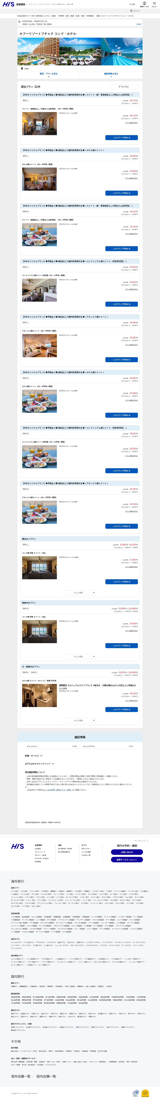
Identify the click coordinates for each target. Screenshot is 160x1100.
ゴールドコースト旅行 (55, 900)
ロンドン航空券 (77, 926)
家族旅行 (69, 1051)
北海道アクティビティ (66, 1027)
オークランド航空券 (42, 932)
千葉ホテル (54, 1014)
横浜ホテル (64, 1014)
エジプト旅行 (15, 906)
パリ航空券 (88, 926)
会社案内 (38, 848)
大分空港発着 (15, 1003)
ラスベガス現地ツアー (119, 962)
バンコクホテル (107, 942)
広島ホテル (24, 1017)
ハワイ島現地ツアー (33, 959)
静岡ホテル (73, 1014)
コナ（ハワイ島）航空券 (19, 923)
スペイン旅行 (95, 897)
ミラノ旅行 (123, 894)
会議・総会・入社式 (80, 1062)
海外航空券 (15, 913)
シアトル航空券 (93, 923)
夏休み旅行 (42, 1051)
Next (140, 51)
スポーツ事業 (15, 1065)
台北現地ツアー (104, 959)
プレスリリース (40, 852)
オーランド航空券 (133, 923)
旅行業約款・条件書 (65, 848)
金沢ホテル (92, 1014)
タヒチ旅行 (114, 900)
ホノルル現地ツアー (17, 959)
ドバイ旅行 (130, 903)
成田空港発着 (26, 997)
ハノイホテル (15, 945)
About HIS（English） (42, 858)
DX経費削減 (113, 1062)
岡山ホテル (14, 1017)
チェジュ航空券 (37, 917)
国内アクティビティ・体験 (21, 1024)
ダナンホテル (26, 945)
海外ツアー (15, 888)
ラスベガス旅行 (30, 903)
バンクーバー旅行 (96, 903)
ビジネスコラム (51, 1065)
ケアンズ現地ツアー (48, 962)
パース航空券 (15, 932)
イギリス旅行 (40, 897)
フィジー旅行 (86, 900)
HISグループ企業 (40, 855)
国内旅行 (17, 976)
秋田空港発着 (83, 997)
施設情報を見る (111, 74)
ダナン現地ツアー (34, 962)
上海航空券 (66, 917)
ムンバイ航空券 (122, 920)
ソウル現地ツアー (117, 959)
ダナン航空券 (51, 920)
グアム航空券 (34, 923)
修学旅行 (122, 1062)
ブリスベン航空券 (136, 929)
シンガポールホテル (93, 942)
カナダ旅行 (84, 903)
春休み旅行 (14, 1051)
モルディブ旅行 (125, 900)
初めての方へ (86, 848)
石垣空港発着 (72, 1003)
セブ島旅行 (144, 891)
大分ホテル (72, 1017)
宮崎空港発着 (37, 1003)
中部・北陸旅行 (70, 986)
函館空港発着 (61, 997)
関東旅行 (51, 986)
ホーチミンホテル (139, 942)
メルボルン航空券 (28, 932)
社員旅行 (42, 1062)
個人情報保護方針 (64, 852)
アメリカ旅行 (136, 900)
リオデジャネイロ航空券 (61, 926)
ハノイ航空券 (40, 920)
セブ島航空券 (15, 920)
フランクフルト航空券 (123, 926)
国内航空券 (15, 993)
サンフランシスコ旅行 (44, 903)
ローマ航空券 (98, 926)
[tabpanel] (38, 51)
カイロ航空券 (66, 932)
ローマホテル (126, 945)
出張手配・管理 (31, 1062)
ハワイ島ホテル (29, 942)
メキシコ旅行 (120, 903)
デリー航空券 (110, 920)
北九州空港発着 (129, 1000)
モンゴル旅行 (92, 894)
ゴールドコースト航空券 (120, 929)
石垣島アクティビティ (33, 1027)
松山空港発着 (92, 1000)
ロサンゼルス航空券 (47, 923)
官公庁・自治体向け (29, 1065)
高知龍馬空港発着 (105, 1000)
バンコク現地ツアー (76, 959)
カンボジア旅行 (46, 894)
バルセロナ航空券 (36, 929)
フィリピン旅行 (133, 891)
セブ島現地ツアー (91, 959)
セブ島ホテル (37, 945)
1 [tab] (77, 63)
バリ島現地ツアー (61, 959)
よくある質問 (86, 852)
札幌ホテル (35, 1014)
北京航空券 (76, 917)
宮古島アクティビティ (50, 1027)
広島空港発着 (59, 1000)
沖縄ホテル (92, 1017)
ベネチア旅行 (133, 894)
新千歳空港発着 (38, 997)
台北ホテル (71, 942)
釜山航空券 (26, 917)
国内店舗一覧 (46, 1076)
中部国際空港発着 (118, 997)
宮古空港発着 (83, 1003)
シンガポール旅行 (98, 891)
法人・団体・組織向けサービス (23, 1058)
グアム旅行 (24, 891)
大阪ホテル (122, 1014)
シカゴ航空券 (120, 923)
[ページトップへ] (147, 840)
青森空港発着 (72, 997)
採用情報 (38, 861)
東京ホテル (14, 1014)
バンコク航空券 (96, 917)
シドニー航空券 (92, 929)
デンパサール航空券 (83, 920)
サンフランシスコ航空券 (64, 923)
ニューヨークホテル (61, 945)
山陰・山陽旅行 (91, 986)
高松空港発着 (81, 1000)
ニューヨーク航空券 (107, 923)
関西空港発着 (26, 1000)
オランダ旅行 (106, 897)
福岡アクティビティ (127, 1027)
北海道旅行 (34, 986)
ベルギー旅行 (84, 897)
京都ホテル (112, 1014)
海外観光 (85, 1051)
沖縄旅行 (14, 986)
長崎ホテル (52, 1017)
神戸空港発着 (48, 1000)
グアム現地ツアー (48, 959)
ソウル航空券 (15, 917)
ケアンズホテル (16, 948)
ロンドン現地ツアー (17, 965)
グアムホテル (40, 942)
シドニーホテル (138, 945)
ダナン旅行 (35, 894)
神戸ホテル (132, 1014)
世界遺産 (93, 1051)
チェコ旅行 (129, 897)
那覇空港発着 (61, 1003)
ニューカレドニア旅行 (100, 900)
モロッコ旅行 (36, 906)
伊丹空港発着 (37, 1000)
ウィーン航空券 (79, 929)
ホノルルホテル (16, 942)
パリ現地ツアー (31, 965)
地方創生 (41, 1065)
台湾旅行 (61, 891)
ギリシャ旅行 (139, 897)
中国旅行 (87, 891)
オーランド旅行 (73, 903)
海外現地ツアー (17, 955)
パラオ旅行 (44, 891)
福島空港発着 (105, 997)
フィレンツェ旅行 (17, 897)
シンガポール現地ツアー (133, 959)
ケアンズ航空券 (104, 929)
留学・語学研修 (132, 1062)
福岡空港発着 (117, 1000)
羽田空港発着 (15, 997)
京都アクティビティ (97, 1027)
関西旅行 (81, 986)
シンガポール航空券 (125, 917)
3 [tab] (82, 63)
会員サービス (144, 6)
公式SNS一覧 (86, 855)
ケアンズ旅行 (41, 900)
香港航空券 (57, 917)
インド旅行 (70, 894)
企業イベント (66, 1062)
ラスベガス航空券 (80, 923)
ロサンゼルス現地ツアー (102, 962)
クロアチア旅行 (118, 897)
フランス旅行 (29, 897)
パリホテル (103, 945)
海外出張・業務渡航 (17, 1062)
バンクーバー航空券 (18, 926)
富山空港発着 (15, 1000)
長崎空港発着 (141, 1000)
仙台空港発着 (94, 997)
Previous (20, 51)
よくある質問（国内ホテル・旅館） (58, 790)
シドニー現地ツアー (85, 962)
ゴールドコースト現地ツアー (66, 962)
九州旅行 (109, 986)
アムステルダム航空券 (65, 929)
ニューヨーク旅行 (60, 903)
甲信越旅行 (59, 986)
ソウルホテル (51, 942)
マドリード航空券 (50, 929)
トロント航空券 (32, 926)
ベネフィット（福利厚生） (98, 1062)
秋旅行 (50, 1051)
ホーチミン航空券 (28, 920)
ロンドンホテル (114, 945)
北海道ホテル (25, 1014)
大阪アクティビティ (112, 1027)
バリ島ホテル (48, 945)
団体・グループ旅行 (53, 1062)
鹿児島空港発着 (49, 1003)
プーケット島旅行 (120, 891)
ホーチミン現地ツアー (18, 962)
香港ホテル (80, 942)
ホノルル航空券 (134, 920)
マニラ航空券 (138, 917)
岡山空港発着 (70, 1000)
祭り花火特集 (102, 1051)
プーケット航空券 (110, 917)
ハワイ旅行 (14, 891)
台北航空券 (47, 917)
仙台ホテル (44, 1014)
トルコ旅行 (140, 903)
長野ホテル (82, 1014)
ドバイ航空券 (55, 932)
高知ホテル (34, 1017)
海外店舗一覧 (20, 1076)
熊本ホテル (62, 1017)
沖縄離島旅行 (23, 986)
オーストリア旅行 (72, 897)
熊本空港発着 (26, 1003)
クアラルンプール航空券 (66, 920)
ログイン (137, 11)
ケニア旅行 (26, 906)
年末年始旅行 (59, 1051)
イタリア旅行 (103, 894)
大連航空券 (85, 917)
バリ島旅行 (14, 894)
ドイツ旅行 (50, 897)
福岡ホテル (43, 1017)
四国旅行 (101, 986)
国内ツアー (15, 983)
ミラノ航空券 (109, 926)
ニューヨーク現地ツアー (137, 962)
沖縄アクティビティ (17, 1027)
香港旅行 (69, 891)
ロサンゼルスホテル (77, 945)
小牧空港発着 (130, 997)
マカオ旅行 (78, 891)
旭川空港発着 (50, 997)
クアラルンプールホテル (122, 942)
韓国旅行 (53, 891)
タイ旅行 (109, 891)
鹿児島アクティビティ (18, 1030)
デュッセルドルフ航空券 (19, 929)
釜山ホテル (61, 942)
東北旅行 (43, 986)
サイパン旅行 (34, 891)
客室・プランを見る (49, 74)
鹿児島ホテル (82, 1017)
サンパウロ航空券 (45, 926)
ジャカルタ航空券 (98, 920)
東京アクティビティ (82, 1027)
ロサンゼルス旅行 (17, 903)
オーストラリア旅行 (17, 900)
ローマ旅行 (114, 894)
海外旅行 (17, 881)
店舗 (133, 4)
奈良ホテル (141, 1014)
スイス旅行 (60, 897)
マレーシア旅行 (59, 894)
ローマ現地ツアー (45, 965)
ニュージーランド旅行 (72, 900)
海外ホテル (15, 939)
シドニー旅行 (30, 900)
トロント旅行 (109, 903)
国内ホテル (15, 1010)
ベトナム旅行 (25, 894)
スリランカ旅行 (81, 894)
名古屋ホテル (102, 1014)
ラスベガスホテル (92, 945)
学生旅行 (77, 1051)
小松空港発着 (141, 997)
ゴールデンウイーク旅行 (28, 1051)
